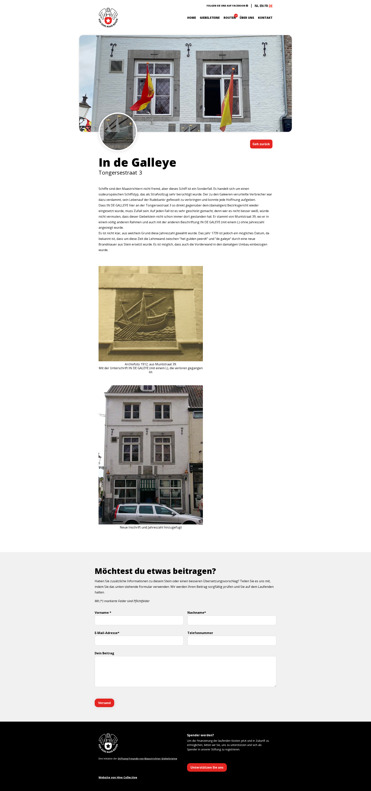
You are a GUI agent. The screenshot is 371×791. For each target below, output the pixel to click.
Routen (230, 18)
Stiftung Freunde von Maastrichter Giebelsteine (147, 758)
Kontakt (265, 18)
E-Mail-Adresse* (107, 633)
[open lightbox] (118, 143)
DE (270, 6)
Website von (118, 777)
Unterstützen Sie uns (207, 767)
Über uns (247, 18)
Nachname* (196, 613)
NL (257, 6)
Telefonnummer (200, 633)
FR (266, 6)
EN (262, 6)
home (191, 18)
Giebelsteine (210, 18)
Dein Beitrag (104, 653)
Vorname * (103, 613)
